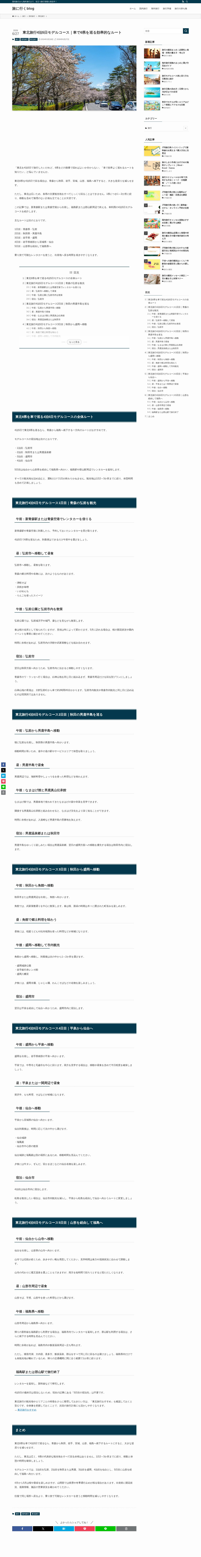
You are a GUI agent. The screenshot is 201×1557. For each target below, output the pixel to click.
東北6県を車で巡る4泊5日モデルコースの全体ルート (54, 278)
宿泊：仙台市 (157, 391)
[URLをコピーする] (126, 1528)
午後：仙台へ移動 (159, 388)
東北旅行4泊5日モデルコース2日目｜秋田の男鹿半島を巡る (57, 303)
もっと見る (74, 342)
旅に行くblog (23, 8)
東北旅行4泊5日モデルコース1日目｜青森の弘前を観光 (55, 283)
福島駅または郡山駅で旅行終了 (165, 412)
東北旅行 (33, 39)
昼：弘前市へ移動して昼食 (44, 291)
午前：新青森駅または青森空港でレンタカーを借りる (56, 287)
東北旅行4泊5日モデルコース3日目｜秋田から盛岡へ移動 (56, 324)
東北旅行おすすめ (27, 1410)
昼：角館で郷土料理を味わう (45, 332)
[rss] (183, 1)
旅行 (17, 39)
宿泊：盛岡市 (157, 370)
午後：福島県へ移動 (160, 409)
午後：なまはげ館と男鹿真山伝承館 (48, 315)
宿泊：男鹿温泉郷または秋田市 (46, 319)
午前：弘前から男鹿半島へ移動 (46, 308)
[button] (22, 1528)
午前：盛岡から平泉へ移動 (163, 381)
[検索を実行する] (186, 31)
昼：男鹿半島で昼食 (41, 312)
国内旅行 (24, 39)
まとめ (151, 416)
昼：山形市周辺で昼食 (161, 405)
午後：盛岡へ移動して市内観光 (46, 336)
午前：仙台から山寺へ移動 (163, 402)
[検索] (187, 1)
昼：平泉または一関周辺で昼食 (165, 384)
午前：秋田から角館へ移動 (44, 328)
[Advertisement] (74, 135)
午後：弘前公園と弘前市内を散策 (47, 295)
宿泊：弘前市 (38, 299)
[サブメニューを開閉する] (185, 128)
